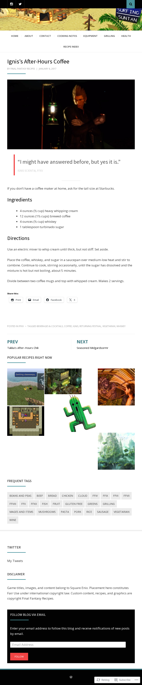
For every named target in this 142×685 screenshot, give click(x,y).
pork (77, 512)
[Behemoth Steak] (116, 386)
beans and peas (20, 495)
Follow (19, 656)
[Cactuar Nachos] (78, 413)
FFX (23, 504)
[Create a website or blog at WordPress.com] (71, 677)
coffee (68, 326)
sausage (103, 512)
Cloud (82, 495)
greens (93, 504)
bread (52, 495)
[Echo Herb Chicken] (25, 421)
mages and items (21, 512)
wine (12, 520)
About (29, 36)
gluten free (73, 504)
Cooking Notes (67, 36)
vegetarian (108, 326)
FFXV (21, 326)
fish (45, 504)
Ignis (75, 326)
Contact (45, 36)
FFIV (95, 495)
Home (14, 36)
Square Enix (79, 588)
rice (89, 512)
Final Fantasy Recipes (23, 68)
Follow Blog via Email (28, 614)
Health (126, 36)
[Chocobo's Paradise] (25, 386)
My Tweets (15, 561)
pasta (65, 512)
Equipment (90, 36)
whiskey (121, 326)
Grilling (109, 36)
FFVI (115, 495)
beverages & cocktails (50, 326)
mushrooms (47, 512)
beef (40, 495)
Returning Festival (90, 326)
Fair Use (13, 593)
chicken (67, 495)
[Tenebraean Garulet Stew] (116, 451)
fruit (56, 504)
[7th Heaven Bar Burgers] (63, 381)
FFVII (126, 495)
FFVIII (12, 504)
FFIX (105, 495)
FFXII (34, 504)
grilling (109, 504)
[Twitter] (20, 4)
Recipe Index (71, 46)
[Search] (130, 4)
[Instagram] (11, 4)
